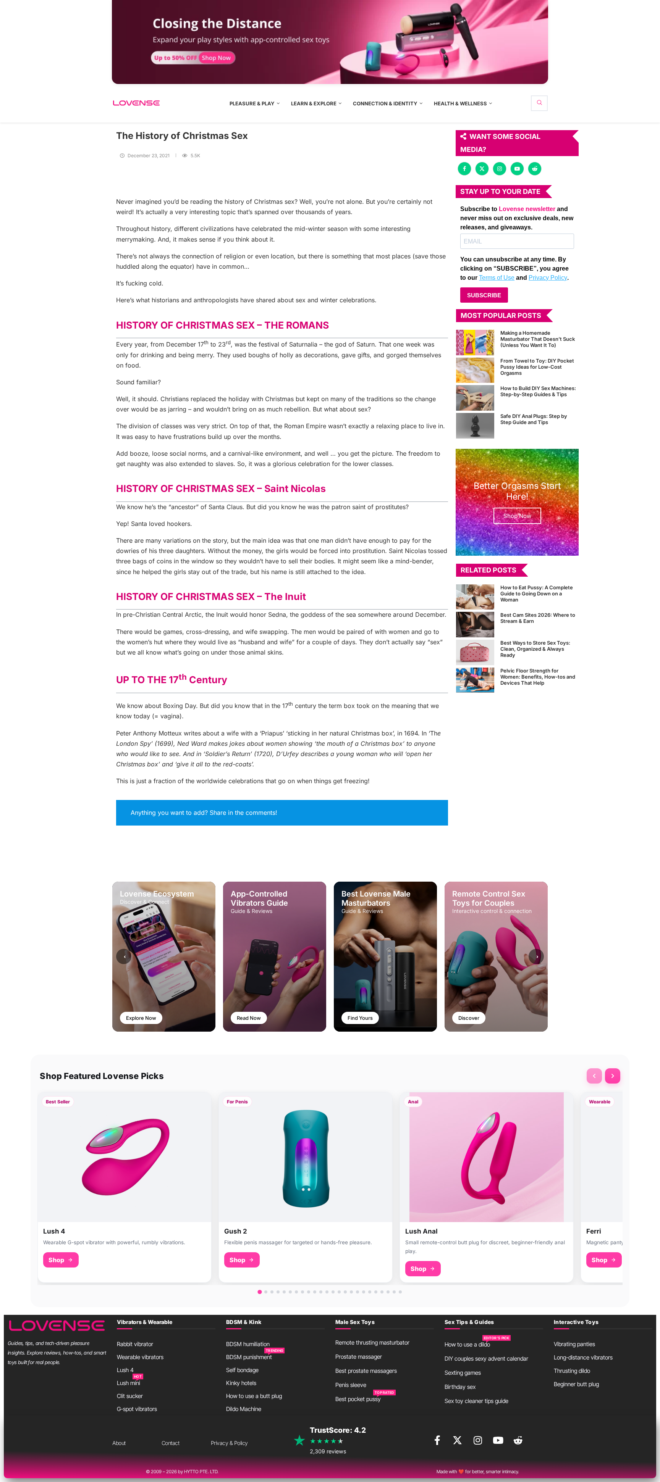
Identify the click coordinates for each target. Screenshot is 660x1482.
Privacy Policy (548, 277)
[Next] (612, 1076)
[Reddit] (535, 168)
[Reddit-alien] (518, 1440)
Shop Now (517, 515)
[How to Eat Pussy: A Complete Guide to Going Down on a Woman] (475, 597)
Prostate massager (358, 1356)
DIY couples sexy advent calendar (486, 1358)
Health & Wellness (460, 103)
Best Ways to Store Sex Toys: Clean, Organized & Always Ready (535, 649)
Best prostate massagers (366, 1370)
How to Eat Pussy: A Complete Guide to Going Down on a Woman (536, 593)
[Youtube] (517, 168)
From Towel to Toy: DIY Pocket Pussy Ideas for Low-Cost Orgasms (537, 367)
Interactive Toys (576, 1322)
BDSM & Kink (243, 1322)
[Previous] (594, 1076)
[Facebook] (464, 168)
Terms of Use (496, 277)
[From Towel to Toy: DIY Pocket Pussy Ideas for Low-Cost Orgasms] (475, 370)
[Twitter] (482, 168)
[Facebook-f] (437, 1440)
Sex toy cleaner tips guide (476, 1401)
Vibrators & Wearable (144, 1322)
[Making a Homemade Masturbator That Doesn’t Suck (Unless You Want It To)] (475, 342)
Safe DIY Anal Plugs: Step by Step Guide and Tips (533, 419)
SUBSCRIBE (484, 295)
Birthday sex (460, 1386)
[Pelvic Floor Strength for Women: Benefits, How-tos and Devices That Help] (475, 680)
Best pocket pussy (358, 1399)
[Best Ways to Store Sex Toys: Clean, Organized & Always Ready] (475, 652)
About (119, 1443)
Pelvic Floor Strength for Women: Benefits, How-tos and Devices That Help (537, 677)
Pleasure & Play (252, 103)
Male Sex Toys (355, 1322)
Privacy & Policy (229, 1443)
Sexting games (463, 1372)
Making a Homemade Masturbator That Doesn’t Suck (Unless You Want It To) (537, 339)
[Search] (539, 103)
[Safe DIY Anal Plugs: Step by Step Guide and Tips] (475, 426)
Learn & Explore (313, 103)
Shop (56, 1260)
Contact (171, 1443)
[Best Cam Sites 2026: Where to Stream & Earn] (475, 624)
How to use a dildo (467, 1344)
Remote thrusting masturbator (372, 1342)
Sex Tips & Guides (469, 1322)
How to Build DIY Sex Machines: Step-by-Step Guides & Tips (538, 391)
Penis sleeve (350, 1384)
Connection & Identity (385, 103)
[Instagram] (499, 168)
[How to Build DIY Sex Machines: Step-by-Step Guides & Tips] (475, 398)
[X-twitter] (457, 1440)
